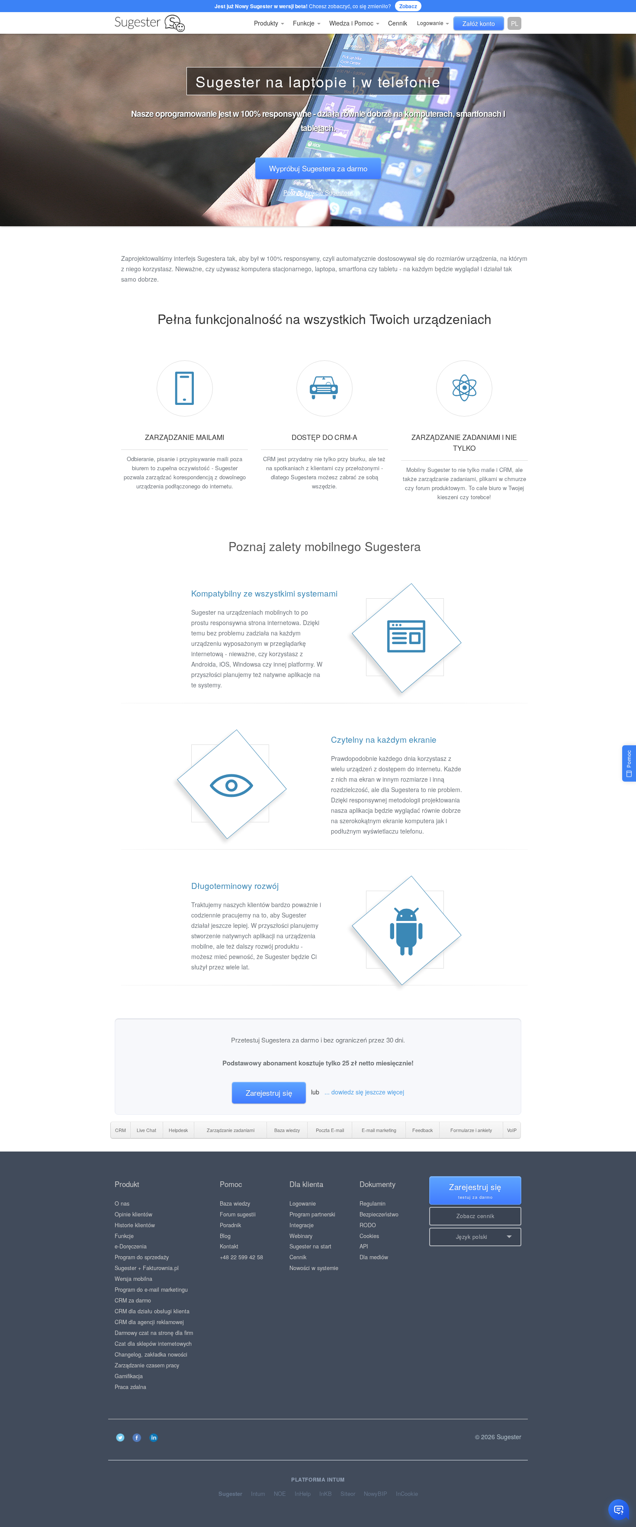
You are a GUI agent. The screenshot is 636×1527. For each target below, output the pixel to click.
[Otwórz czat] (618, 1509)
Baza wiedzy (235, 1203)
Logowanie (431, 22)
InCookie (407, 1494)
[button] (475, 1237)
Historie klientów (135, 1225)
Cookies (369, 1236)
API (364, 1246)
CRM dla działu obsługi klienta (152, 1311)
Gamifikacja (129, 1376)
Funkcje (304, 23)
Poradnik (230, 1225)
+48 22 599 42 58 (241, 1257)
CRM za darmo (133, 1300)
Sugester (230, 1494)
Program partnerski (312, 1214)
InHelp (303, 1494)
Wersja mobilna (133, 1279)
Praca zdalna (130, 1387)
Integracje (301, 1225)
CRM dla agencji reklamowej (149, 1322)
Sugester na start (310, 1246)
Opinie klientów (133, 1214)
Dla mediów (374, 1257)
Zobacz (408, 6)
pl (514, 23)
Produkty (267, 23)
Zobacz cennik (475, 1216)
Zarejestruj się (269, 1092)
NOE (280, 1494)
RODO (368, 1225)
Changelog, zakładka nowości (151, 1354)
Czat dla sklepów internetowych (153, 1343)
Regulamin (372, 1203)
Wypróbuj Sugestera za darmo (318, 168)
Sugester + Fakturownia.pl (147, 1268)
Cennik (397, 23)
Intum (258, 1494)
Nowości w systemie (313, 1268)
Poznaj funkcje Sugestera (318, 192)
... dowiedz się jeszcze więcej (364, 1092)
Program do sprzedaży (142, 1257)
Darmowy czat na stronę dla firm (154, 1333)
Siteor (347, 1494)
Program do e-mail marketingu (151, 1289)
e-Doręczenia (131, 1246)
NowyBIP (375, 1494)
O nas (122, 1203)
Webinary (300, 1236)
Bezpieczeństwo (379, 1214)
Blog (225, 1236)
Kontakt (229, 1246)
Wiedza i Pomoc (352, 23)
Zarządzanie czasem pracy (147, 1365)
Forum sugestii (238, 1214)
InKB (325, 1494)
